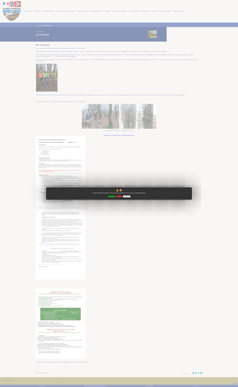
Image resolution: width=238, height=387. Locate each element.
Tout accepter (112, 196)
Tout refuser (119, 196)
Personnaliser (127, 196)
